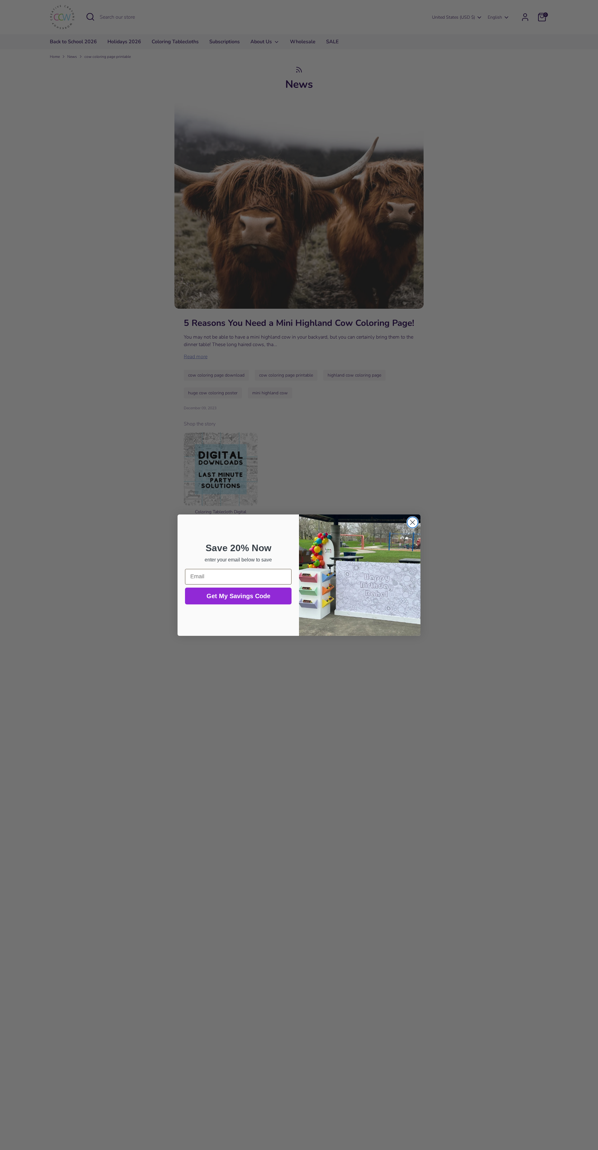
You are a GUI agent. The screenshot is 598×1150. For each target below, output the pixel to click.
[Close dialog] (412, 522)
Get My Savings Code (238, 596)
